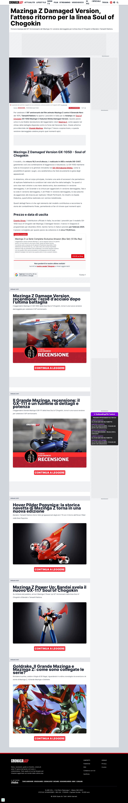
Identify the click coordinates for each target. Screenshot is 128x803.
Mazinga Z (63, 122)
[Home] (16, 2)
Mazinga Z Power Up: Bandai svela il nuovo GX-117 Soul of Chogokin (49, 589)
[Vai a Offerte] (111, 2)
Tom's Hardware (27, 781)
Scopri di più (64, 105)
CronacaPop (48, 781)
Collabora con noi (89, 770)
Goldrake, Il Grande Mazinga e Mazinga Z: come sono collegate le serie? (48, 669)
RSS (85, 767)
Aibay (74, 781)
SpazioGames (38, 781)
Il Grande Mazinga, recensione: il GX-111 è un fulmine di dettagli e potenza (46, 403)
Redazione (21, 108)
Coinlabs (79, 781)
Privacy (104, 764)
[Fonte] (85, 275)
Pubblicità (87, 764)
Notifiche (87, 774)
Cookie (104, 767)
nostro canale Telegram (46, 266)
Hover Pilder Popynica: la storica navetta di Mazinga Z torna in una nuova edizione (47, 508)
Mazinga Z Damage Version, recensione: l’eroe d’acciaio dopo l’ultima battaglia (46, 299)
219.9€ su (77, 256)
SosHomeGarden (65, 781)
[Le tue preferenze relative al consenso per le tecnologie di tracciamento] (3, 800)
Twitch (112, 414)
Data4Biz (56, 781)
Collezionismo (74, 108)
